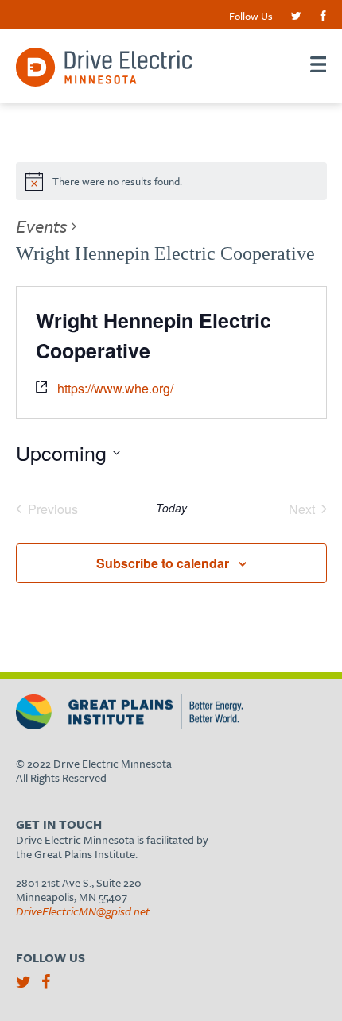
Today (171, 508)
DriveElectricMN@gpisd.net (83, 911)
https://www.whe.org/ (115, 388)
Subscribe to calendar (162, 563)
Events (41, 226)
